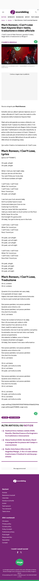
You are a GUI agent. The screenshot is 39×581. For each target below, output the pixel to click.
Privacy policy (6, 524)
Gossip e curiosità (8, 500)
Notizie (3, 17)
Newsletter (6, 540)
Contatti (5, 542)
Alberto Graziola (10, 42)
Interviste (11, 17)
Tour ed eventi (6, 509)
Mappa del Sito (7, 537)
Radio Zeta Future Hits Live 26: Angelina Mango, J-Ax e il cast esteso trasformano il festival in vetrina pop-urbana (21, 453)
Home (3, 20)
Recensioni (20, 17)
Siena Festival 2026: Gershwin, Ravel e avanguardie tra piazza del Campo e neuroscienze (21, 442)
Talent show (6, 511)
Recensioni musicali (8, 495)
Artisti (27, 17)
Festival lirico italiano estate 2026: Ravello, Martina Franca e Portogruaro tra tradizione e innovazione (21, 433)
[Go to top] (35, 575)
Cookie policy (6, 526)
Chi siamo (5, 521)
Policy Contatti (7, 529)
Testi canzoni (14, 417)
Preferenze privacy (8, 532)
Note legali (5, 534)
